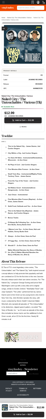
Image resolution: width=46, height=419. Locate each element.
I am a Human (33, 374)
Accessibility (23, 395)
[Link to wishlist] (32, 3)
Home (3, 17)
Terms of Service (23, 390)
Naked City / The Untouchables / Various (19, 17)
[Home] (8, 7)
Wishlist (24, 127)
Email (24, 365)
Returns (37, 388)
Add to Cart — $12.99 (24, 120)
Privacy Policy (8, 390)
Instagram (24, 363)
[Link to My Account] (38, 3)
